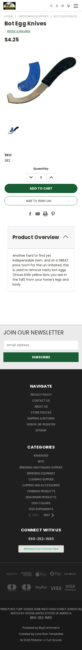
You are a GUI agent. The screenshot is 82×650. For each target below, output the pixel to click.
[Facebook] (30, 214)
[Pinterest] (53, 214)
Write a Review (18, 31)
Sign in (32, 424)
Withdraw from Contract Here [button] (41, 549)
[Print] (45, 214)
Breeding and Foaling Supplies (41, 467)
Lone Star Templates (49, 634)
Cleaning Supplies (41, 479)
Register (49, 424)
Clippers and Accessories (41, 485)
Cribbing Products (41, 491)
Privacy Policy (41, 395)
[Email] (38, 214)
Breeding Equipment (41, 473)
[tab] (41, 237)
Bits (41, 461)
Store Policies (41, 412)
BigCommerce (49, 628)
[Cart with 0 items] (68, 6)
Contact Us (41, 401)
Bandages (41, 455)
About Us (41, 406)
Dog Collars (41, 503)
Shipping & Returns (41, 418)
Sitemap (41, 430)
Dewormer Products (41, 497)
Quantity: (41, 168)
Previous (7, 645)
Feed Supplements (41, 509)
